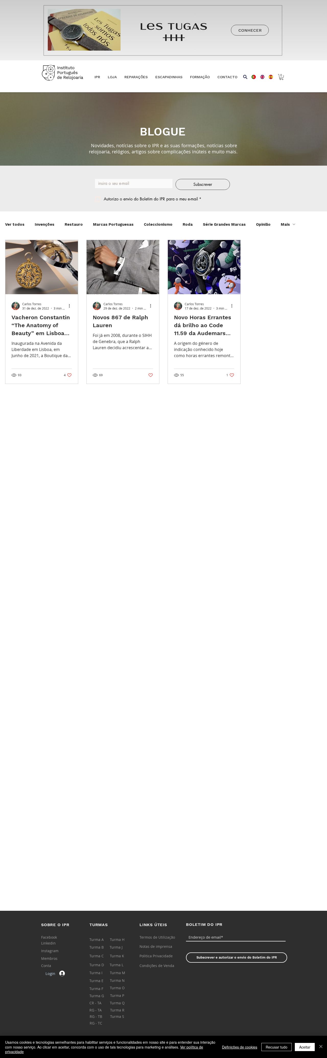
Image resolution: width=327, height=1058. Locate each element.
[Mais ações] (71, 306)
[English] (260, 77)
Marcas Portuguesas (113, 224)
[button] (112, 77)
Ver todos (15, 224)
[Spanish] (269, 77)
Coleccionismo (158, 224)
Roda (188, 224)
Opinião (263, 224)
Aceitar (304, 1047)
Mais (285, 224)
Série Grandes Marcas (224, 224)
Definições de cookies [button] (239, 1047)
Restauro (74, 224)
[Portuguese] (252, 77)
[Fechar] (321, 1047)
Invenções (44, 224)
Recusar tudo (276, 1047)
